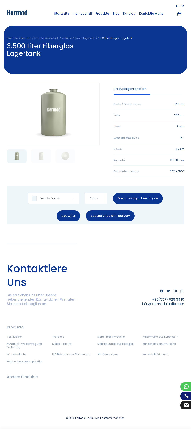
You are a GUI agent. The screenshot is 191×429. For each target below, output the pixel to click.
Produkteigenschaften (130, 89)
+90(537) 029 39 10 (168, 299)
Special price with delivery (110, 216)
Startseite (61, 13)
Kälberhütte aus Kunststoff (160, 337)
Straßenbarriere (107, 354)
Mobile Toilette (61, 344)
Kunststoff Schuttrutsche (159, 344)
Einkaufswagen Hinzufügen (138, 198)
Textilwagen (15, 337)
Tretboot (58, 337)
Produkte (102, 13)
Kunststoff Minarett (155, 354)
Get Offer (68, 216)
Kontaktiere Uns (151, 13)
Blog (116, 13)
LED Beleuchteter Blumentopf (71, 354)
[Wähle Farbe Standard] (53, 198)
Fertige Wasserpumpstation (25, 361)
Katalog (129, 13)
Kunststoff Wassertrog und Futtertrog (24, 345)
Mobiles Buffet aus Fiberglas (115, 344)
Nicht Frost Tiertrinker (111, 337)
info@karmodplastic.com (163, 304)
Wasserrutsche (16, 354)
